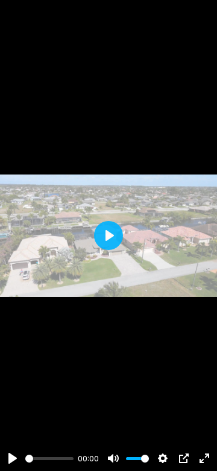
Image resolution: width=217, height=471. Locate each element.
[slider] (49, 458)
